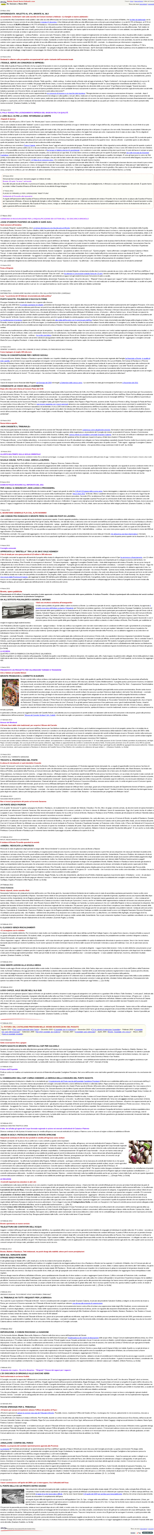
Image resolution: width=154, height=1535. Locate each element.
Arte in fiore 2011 (79, 494)
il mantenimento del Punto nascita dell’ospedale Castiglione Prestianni (74, 1081)
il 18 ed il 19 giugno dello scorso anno (88, 491)
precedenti (143, 4)
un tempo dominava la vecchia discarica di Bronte (51, 228)
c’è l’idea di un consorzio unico (42, 160)
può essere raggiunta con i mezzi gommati (52, 404)
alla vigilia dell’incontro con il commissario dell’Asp (73, 320)
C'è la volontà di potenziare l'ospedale (106, 1029)
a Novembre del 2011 (130, 383)
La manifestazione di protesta (11, 320)
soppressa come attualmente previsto (96, 430)
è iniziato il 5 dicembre (48, 22)
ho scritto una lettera (43, 335)
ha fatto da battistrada (137, 20)
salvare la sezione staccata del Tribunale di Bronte (35, 1413)
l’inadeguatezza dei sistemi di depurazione (83, 1338)
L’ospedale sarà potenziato (85, 1032)
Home (131, 1)
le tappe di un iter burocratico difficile (48, 1494)
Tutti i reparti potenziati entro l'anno (25, 1029)
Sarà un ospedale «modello (12, 1034)
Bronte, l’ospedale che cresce (119, 1032)
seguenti (151, 4)
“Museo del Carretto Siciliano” (35, 715)
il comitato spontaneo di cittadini (31, 305)
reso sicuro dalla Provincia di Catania (14, 577)
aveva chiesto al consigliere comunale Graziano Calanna (90, 435)
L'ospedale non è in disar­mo (64, 1029)
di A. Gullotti (51, 715)
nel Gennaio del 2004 (44, 383)
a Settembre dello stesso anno (71, 383)
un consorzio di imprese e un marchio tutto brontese (66, 93)
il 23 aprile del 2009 (90, 1494)
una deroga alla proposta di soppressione (87, 1303)
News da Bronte (138, 1)
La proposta (4, 1449)
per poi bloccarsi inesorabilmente (110, 1494)
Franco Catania (29, 145)
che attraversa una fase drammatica (124, 534)
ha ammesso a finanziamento (131, 557)
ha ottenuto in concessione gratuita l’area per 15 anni (83, 274)
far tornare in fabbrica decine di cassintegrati (63, 150)
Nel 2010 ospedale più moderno (48, 1032)
